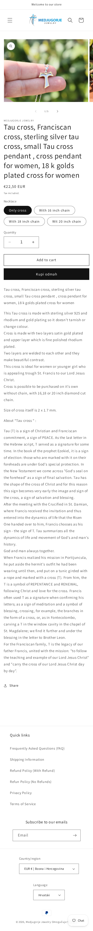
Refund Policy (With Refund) (32, 770)
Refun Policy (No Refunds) (31, 781)
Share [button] (14, 685)
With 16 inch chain (54, 210)
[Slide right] (57, 111)
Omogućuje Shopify (64, 922)
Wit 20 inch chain (66, 221)
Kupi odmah (46, 274)
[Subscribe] (74, 835)
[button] (9, 20)
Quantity (10, 232)
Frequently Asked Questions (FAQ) (37, 748)
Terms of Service (23, 804)
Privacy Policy (20, 793)
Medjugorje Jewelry (39, 922)
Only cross (18, 210)
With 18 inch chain (24, 221)
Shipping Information (27, 759)
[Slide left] (35, 111)
